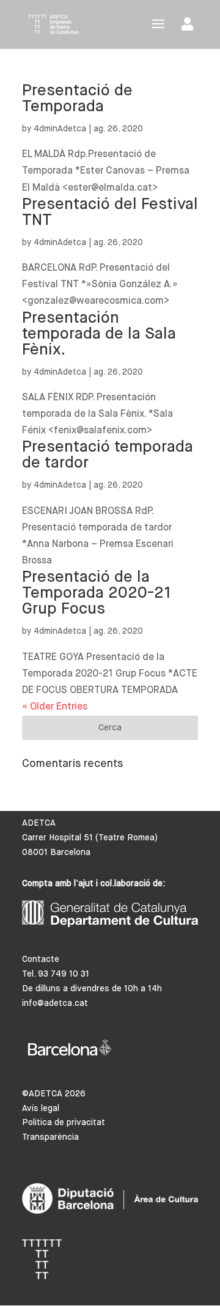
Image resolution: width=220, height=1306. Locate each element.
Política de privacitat (63, 1122)
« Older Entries (54, 707)
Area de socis (190, 26)
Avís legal (40, 1108)
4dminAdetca (60, 129)
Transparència (50, 1137)
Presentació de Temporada (77, 99)
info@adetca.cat (55, 1003)
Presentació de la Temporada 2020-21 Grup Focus (96, 593)
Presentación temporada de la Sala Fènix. (99, 334)
